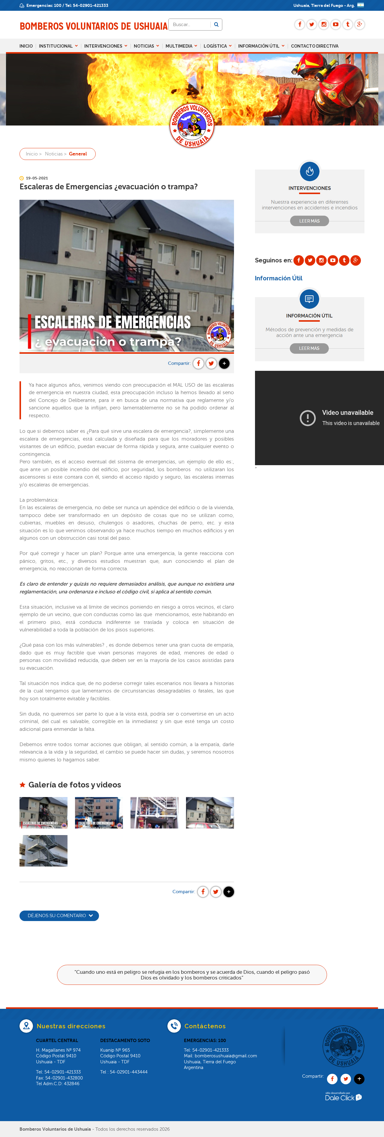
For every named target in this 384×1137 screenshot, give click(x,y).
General (78, 154)
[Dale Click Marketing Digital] (343, 1109)
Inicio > (34, 154)
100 (58, 5)
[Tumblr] (347, 24)
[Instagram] (323, 24)
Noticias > (56, 154)
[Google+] (359, 24)
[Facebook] (299, 24)
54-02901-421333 (90, 5)
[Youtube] (335, 24)
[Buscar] (216, 25)
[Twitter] (311, 24)
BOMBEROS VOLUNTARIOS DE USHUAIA (93, 26)
